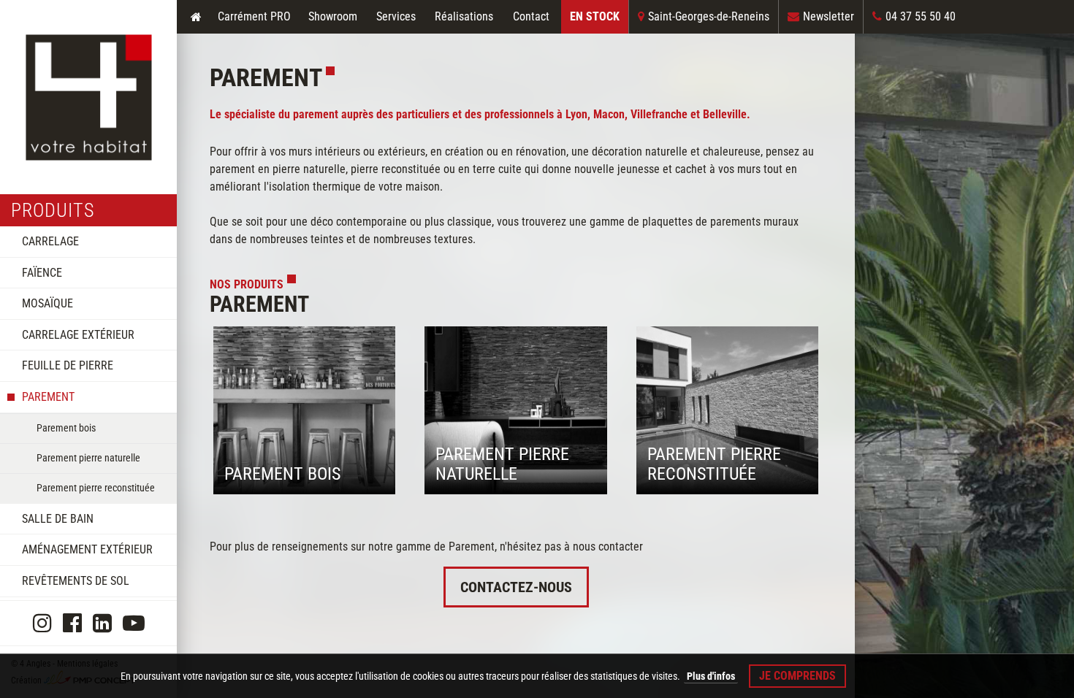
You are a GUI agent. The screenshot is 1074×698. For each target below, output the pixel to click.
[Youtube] (134, 623)
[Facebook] (72, 623)
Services (396, 16)
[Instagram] (42, 623)
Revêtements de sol (75, 581)
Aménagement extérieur (87, 549)
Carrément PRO (254, 16)
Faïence (42, 273)
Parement (48, 397)
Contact (531, 16)
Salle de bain (58, 519)
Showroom (332, 16)
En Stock (595, 16)
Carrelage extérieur (78, 335)
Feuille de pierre (67, 365)
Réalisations (464, 16)
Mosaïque (47, 303)
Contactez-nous (516, 587)
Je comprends (797, 676)
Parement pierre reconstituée (96, 488)
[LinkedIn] (102, 623)
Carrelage (50, 241)
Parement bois (66, 428)
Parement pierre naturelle (88, 458)
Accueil (196, 16)
